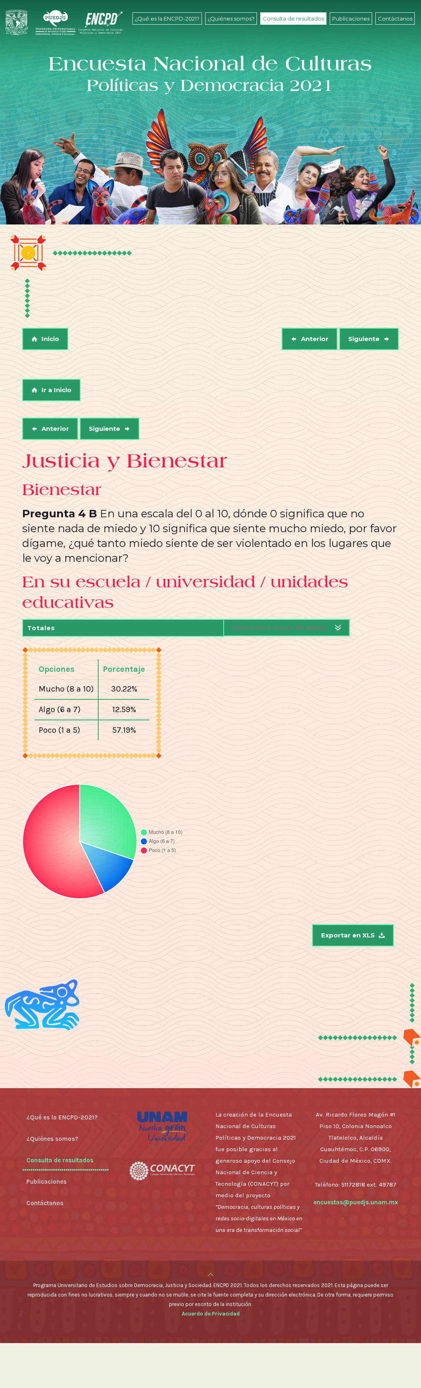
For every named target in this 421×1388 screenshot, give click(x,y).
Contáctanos (44, 1203)
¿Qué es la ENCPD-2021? (61, 1117)
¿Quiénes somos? (52, 1139)
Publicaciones (46, 1181)
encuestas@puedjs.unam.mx (355, 1202)
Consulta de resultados (59, 1160)
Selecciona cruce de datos (279, 627)
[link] (167, 37)
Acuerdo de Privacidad (211, 1314)
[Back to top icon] (211, 1274)
